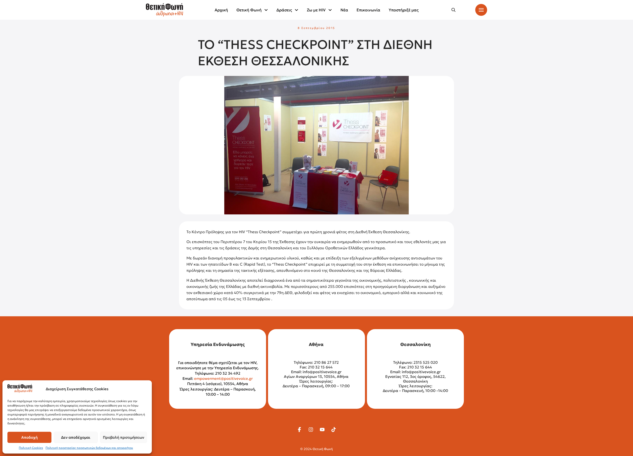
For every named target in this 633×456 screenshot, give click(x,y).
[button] (453, 10)
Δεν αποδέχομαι (75, 437)
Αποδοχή (29, 437)
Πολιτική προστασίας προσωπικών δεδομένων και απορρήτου (89, 448)
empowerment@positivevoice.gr (223, 378)
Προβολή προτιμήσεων (123, 437)
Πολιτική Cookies (31, 448)
